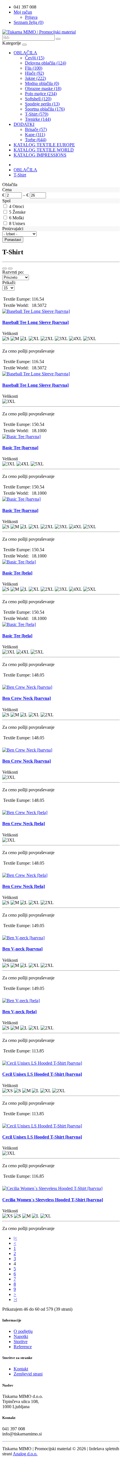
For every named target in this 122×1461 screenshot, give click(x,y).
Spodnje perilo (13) (42, 103)
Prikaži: (9, 282)
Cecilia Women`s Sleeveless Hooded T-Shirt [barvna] (52, 1199)
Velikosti (10, 333)
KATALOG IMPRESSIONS (40, 155)
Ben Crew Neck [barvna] (26, 698)
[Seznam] (4, 268)
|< (15, 1238)
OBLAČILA (25, 52)
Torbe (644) (35, 139)
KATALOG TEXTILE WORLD (44, 149)
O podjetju (23, 1331)
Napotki (21, 1336)
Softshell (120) (38, 98)
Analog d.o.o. (25, 1453)
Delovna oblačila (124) (45, 63)
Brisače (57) (36, 129)
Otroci (18, 206)
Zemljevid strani (28, 1373)
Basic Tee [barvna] (20, 447)
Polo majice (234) (41, 93)
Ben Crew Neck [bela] (23, 823)
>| (15, 1299)
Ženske (19, 212)
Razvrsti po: (13, 272)
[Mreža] (10, 268)
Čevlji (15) (34, 57)
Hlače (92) (34, 73)
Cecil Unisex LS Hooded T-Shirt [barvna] (42, 1074)
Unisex (18, 223)
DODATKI (24, 124)
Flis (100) (33, 68)
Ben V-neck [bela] (19, 1011)
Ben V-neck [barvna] (22, 948)
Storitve (21, 1341)
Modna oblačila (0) (42, 83)
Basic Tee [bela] (17, 573)
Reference (23, 1346)
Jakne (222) (35, 78)
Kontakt (21, 1368)
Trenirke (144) (38, 119)
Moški (18, 217)
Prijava (31, 17)
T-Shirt (20, 174)
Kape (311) (35, 134)
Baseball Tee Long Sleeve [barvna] (35, 322)
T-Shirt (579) (36, 114)
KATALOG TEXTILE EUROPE (44, 144)
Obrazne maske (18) (43, 88)
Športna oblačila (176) (45, 109)
